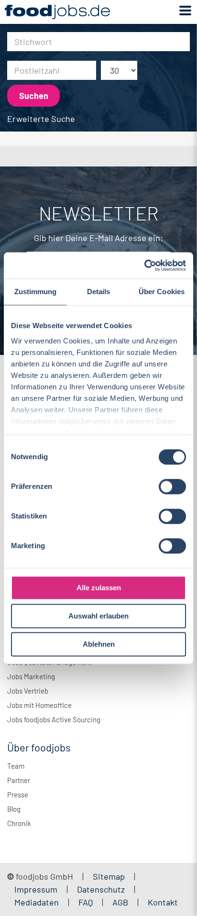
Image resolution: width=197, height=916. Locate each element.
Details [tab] (98, 291)
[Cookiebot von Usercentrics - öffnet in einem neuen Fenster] (144, 265)
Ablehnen (99, 644)
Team (15, 765)
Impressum (35, 889)
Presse (17, 794)
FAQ (85, 902)
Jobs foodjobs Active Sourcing (53, 719)
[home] (57, 12)
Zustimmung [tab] (35, 291)
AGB (121, 902)
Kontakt (163, 902)
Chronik (19, 823)
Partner (18, 780)
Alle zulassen (99, 588)
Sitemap (109, 876)
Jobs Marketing (31, 676)
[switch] (172, 486)
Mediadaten (36, 902)
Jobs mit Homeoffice (39, 705)
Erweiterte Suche (41, 118)
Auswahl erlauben (98, 616)
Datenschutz (102, 889)
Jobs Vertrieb (27, 690)
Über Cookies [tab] (162, 291)
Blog (14, 809)
